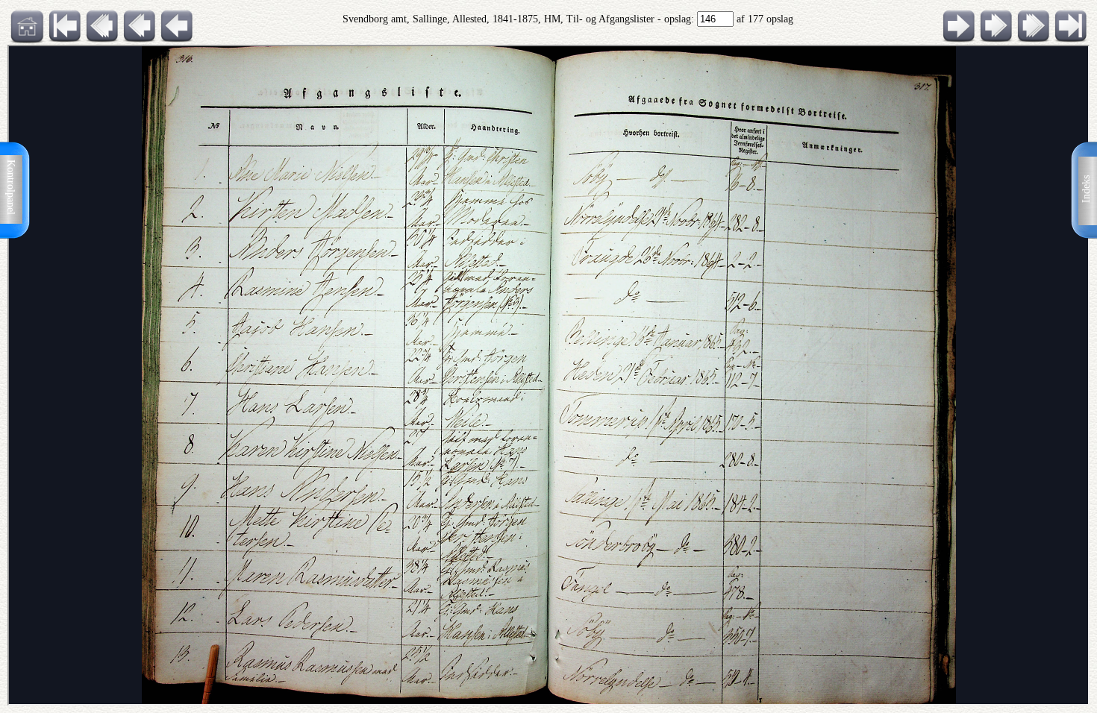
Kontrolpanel (10, 187)
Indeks (1086, 189)
